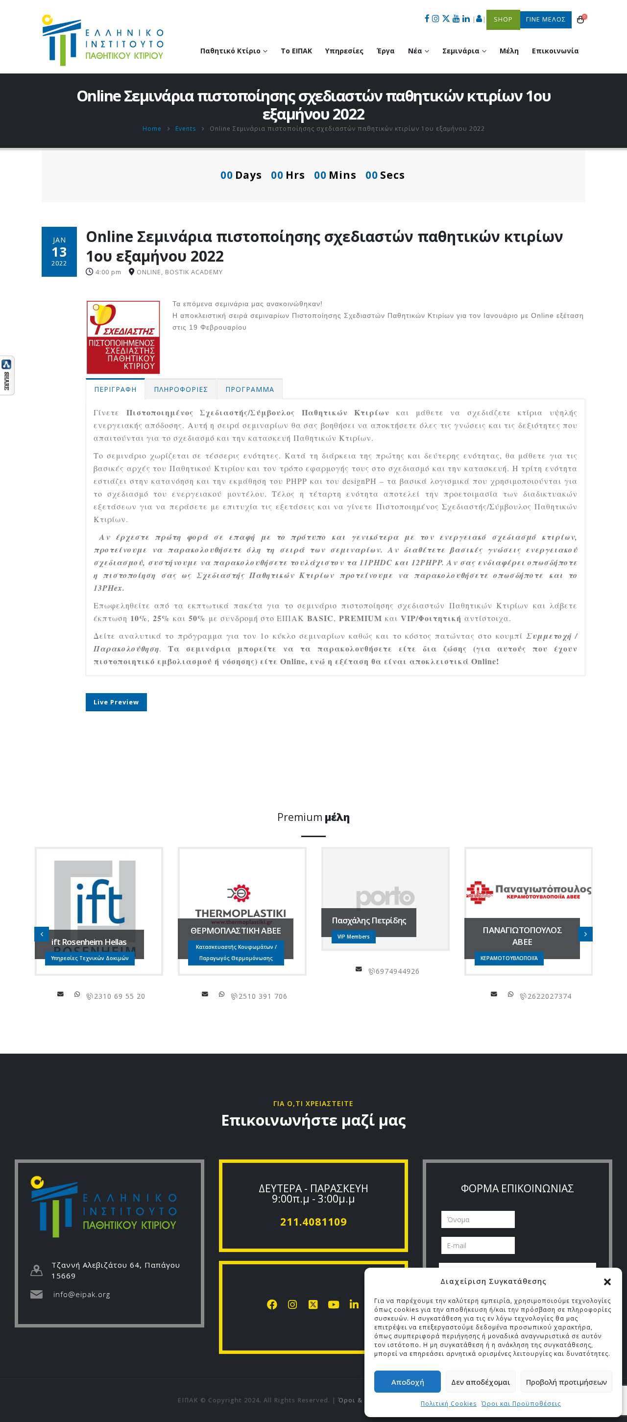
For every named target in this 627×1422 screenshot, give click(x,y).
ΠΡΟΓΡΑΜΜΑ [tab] (249, 389)
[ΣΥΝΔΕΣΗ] (479, 19)
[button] (607, 1281)
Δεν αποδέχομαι (480, 1382)
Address (78, 994)
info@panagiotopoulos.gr (350, 994)
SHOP (503, 19)
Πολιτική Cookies (449, 1403)
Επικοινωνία (555, 50)
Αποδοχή (407, 1382)
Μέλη (509, 50)
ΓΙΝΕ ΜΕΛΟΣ (546, 19)
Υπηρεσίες (344, 50)
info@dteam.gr (499, 994)
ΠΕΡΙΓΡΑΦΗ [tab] (115, 389)
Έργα (386, 50)
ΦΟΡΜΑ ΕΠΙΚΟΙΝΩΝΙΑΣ (517, 1188)
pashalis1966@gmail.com (215, 969)
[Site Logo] (103, 40)
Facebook (483, 994)
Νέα (415, 50)
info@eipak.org (81, 1294)
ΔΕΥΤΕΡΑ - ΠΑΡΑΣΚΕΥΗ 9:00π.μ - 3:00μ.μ (313, 1193)
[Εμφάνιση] (7, 374)
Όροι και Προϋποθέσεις (521, 1403)
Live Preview (116, 702)
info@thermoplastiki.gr (61, 994)
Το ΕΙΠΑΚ (296, 50)
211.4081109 (313, 1222)
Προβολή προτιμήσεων (566, 1382)
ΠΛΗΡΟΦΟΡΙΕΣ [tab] (181, 389)
